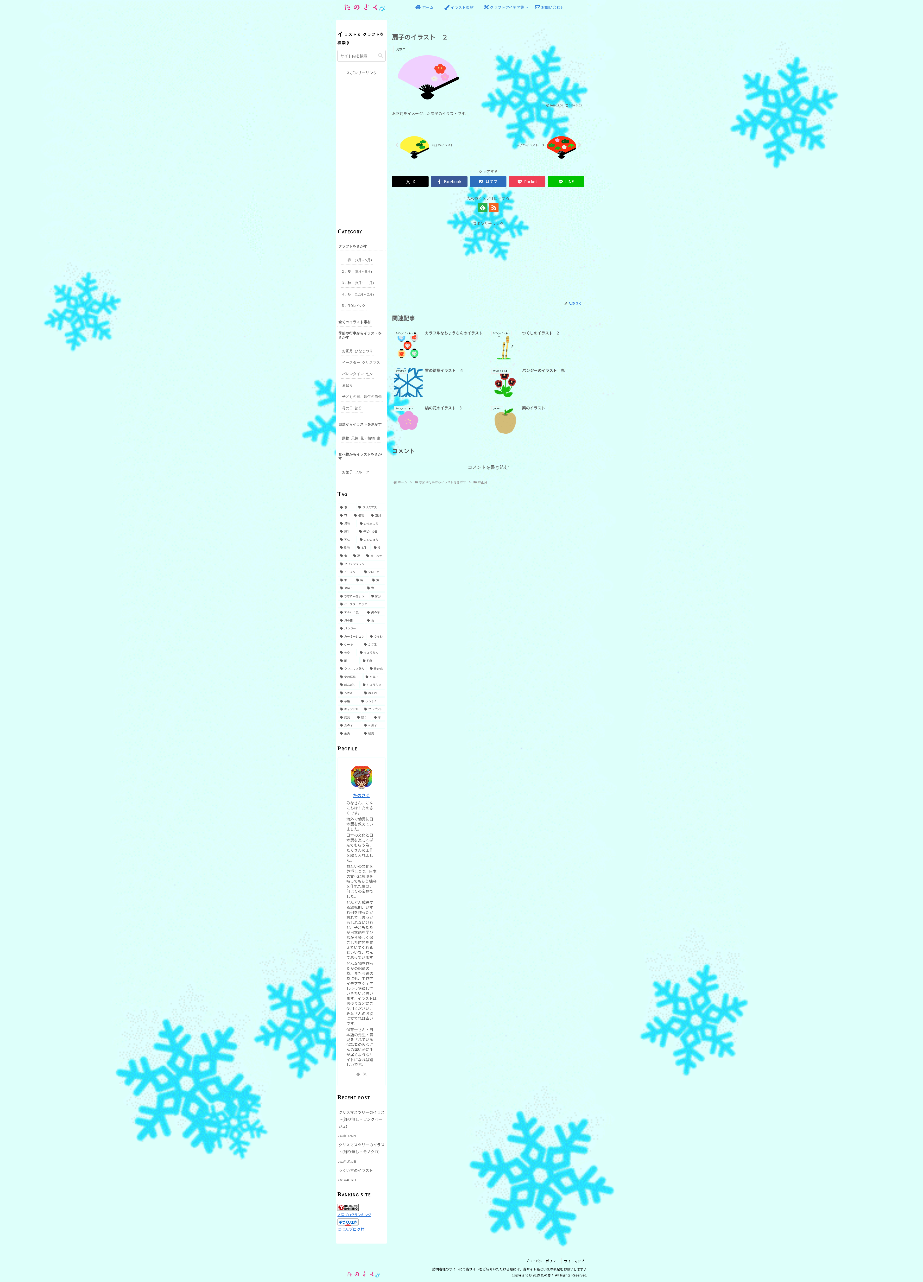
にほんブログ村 (350, 1229)
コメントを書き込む (488, 467)
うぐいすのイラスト (355, 1170)
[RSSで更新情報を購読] (494, 207)
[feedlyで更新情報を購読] (482, 207)
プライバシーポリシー (542, 1260)
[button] (380, 55)
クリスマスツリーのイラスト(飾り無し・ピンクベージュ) (361, 1119)
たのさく (361, 795)
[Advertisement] (488, 260)
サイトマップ (574, 1260)
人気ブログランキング (354, 1214)
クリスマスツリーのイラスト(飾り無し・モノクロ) (361, 1148)
